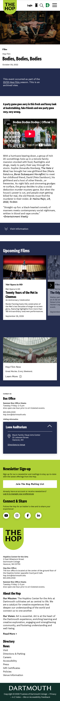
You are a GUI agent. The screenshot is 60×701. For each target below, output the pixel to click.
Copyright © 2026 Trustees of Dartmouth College (25, 694)
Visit (5, 650)
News (6, 646)
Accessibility (10, 660)
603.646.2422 (9, 412)
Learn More (11, 376)
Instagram (17, 516)
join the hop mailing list (30, 484)
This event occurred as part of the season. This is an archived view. (21, 82)
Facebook (28, 516)
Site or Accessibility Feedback (36, 697)
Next (51, 285)
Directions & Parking (14, 653)
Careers (7, 657)
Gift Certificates (11, 668)
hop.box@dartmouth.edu (14, 414)
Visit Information (19, 228)
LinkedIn (38, 516)
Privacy (53, 694)
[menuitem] (25, 694)
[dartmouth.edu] (48, 5)
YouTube (6, 516)
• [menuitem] (48, 694)
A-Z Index (16, 697)
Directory (9, 641)
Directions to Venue (16, 444)
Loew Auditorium (19, 428)
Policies (7, 671)
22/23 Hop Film (11, 82)
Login (29, 5)
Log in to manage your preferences (18, 494)
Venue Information (13, 675)
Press (6, 664)
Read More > (10, 633)
